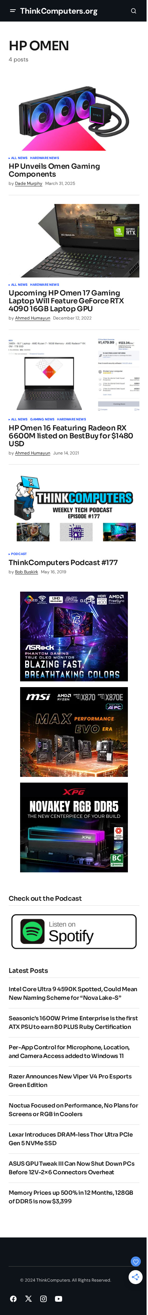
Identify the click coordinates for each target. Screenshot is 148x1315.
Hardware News (44, 158)
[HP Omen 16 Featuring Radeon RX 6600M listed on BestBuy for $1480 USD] (74, 375)
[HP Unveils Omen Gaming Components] (74, 114)
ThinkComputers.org (58, 11)
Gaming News (42, 419)
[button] (13, 10)
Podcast (19, 554)
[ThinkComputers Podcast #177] (74, 510)
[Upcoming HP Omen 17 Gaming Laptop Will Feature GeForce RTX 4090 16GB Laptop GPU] (74, 241)
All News (19, 158)
